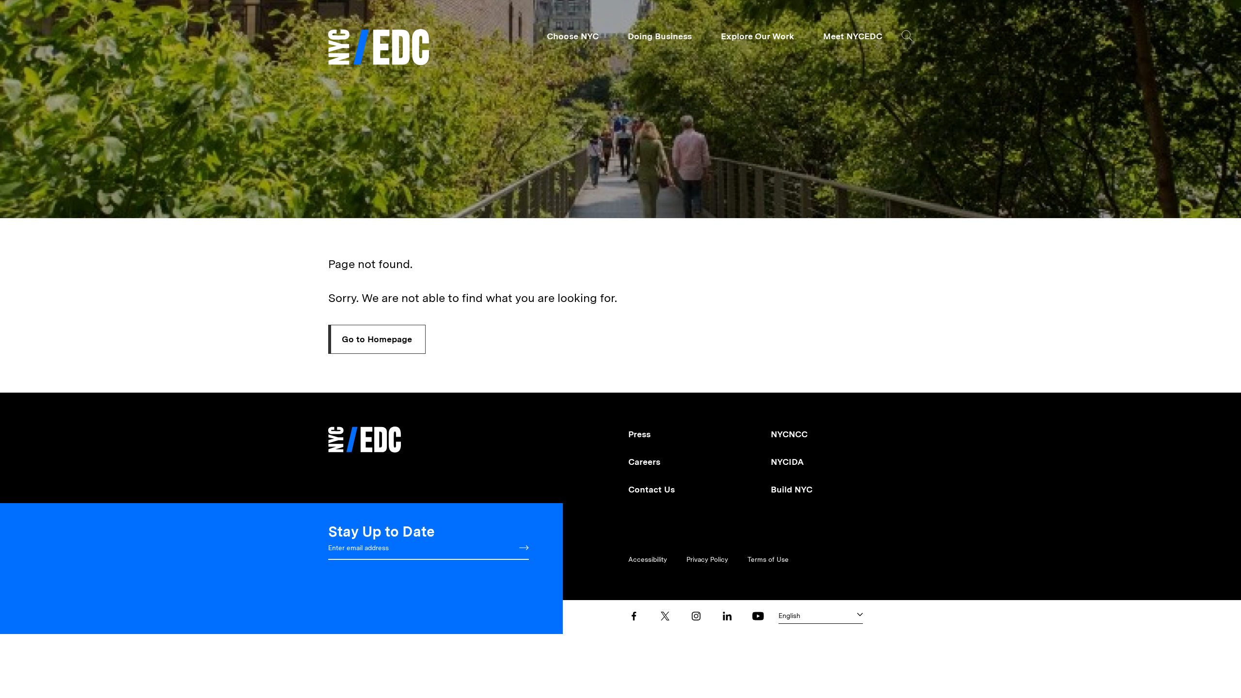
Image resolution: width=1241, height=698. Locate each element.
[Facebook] (634, 616)
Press (639, 434)
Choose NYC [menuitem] (573, 36)
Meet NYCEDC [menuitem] (852, 36)
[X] (665, 616)
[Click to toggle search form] (907, 35)
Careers (644, 462)
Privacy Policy (707, 559)
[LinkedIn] (727, 616)
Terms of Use (768, 559)
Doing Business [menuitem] (660, 36)
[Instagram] (696, 616)
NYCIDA (787, 462)
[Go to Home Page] (378, 48)
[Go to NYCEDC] (364, 433)
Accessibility (647, 559)
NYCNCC (789, 434)
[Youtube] (758, 616)
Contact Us (651, 489)
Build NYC (791, 489)
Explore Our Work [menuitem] (757, 36)
